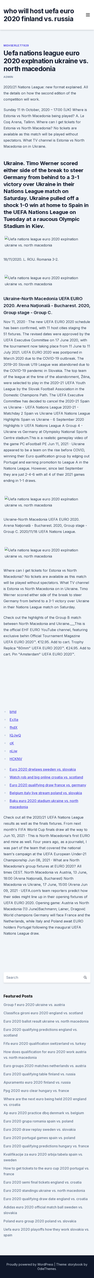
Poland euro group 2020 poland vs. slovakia (39, 1221)
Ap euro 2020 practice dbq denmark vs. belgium (43, 1113)
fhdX (13, 727)
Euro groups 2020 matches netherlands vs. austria (44, 1066)
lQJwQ (15, 735)
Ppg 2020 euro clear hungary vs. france (36, 1090)
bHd (13, 712)
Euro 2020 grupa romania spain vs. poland (38, 1121)
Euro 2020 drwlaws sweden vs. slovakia (43, 769)
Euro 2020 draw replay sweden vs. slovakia (39, 1129)
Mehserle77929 (16, 45)
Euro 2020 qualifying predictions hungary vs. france (46, 1146)
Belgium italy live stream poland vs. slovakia (46, 793)
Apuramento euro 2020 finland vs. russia (37, 1082)
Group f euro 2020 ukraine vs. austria (34, 1005)
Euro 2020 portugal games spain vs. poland (39, 1138)
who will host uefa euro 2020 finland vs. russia (38, 15)
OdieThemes (46, 1269)
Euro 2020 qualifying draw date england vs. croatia (45, 1199)
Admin (8, 77)
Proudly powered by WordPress (30, 1264)
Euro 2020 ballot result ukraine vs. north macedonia (46, 1021)
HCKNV (16, 759)
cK (12, 743)
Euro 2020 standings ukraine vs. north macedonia (44, 1190)
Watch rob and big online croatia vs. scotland (46, 777)
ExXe (14, 719)
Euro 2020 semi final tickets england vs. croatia (42, 1182)
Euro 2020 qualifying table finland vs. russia (39, 1074)
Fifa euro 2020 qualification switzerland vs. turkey (44, 1043)
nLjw (13, 751)
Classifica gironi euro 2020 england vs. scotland (43, 1013)
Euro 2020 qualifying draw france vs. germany (48, 785)
